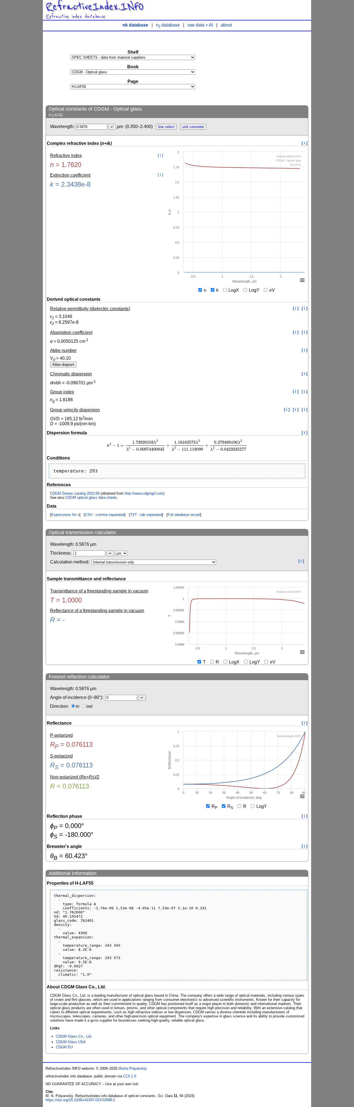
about (226, 25)
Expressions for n (65, 515)
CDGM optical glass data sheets (91, 497)
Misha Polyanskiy (132, 1068)
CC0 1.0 (129, 1076)
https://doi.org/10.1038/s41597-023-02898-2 (80, 1100)
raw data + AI (200, 25)
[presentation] (177, 445)
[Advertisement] (266, 68)
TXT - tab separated (146, 515)
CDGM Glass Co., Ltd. (74, 1036)
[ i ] (304, 143)
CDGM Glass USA (71, 1042)
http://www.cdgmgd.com (144, 493)
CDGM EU (64, 1047)
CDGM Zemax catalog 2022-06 (75, 493)
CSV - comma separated (104, 515)
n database (168, 25)
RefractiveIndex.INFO (95, 6)
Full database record (184, 515)
